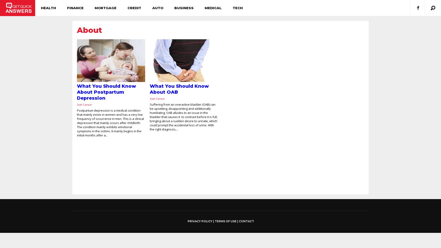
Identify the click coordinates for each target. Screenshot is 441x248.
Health (48, 8)
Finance (75, 8)
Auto (157, 8)
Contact (246, 221)
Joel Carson (84, 104)
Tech (238, 8)
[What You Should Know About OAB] (184, 60)
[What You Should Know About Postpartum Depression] (111, 60)
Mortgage (105, 8)
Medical (213, 8)
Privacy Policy (200, 221)
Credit (134, 8)
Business (184, 8)
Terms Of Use (226, 221)
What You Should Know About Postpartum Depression (106, 92)
